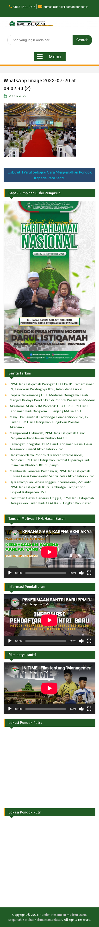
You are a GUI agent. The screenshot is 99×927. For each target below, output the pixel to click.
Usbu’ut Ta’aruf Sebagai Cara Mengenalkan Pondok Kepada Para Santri (49, 175)
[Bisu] (81, 572)
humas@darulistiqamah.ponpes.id (65, 7)
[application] (49, 552)
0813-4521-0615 (24, 7)
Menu (55, 56)
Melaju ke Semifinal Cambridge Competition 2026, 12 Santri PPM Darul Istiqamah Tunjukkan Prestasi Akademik (49, 422)
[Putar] (9, 572)
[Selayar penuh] (89, 572)
